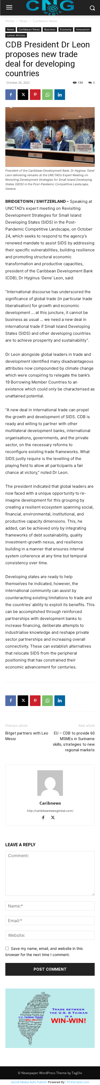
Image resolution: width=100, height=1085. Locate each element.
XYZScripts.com (78, 1082)
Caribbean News (45, 21)
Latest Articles (16, 35)
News (23, 21)
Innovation (83, 29)
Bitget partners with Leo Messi (26, 736)
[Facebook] (10, 94)
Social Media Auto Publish (29, 1082)
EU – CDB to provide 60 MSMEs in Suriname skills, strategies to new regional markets (74, 741)
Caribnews (50, 803)
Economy (65, 29)
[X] (23, 94)
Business (49, 29)
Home (9, 21)
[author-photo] (50, 795)
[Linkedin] (59, 94)
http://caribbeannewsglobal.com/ (50, 811)
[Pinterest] (35, 94)
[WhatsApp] (47, 94)
